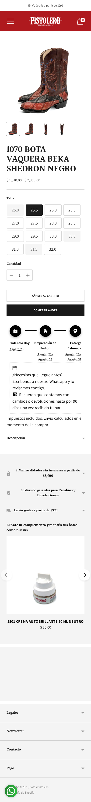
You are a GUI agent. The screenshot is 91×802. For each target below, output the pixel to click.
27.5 (34, 223)
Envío (48, 418)
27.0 (15, 223)
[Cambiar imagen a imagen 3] (45, 128)
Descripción (16, 438)
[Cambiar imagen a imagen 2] (29, 128)
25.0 (15, 210)
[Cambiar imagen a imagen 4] (61, 128)
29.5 (34, 236)
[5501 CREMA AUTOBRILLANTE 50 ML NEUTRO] (45, 575)
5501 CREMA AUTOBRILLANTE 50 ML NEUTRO (45, 621)
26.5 (72, 210)
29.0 (15, 236)
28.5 (72, 223)
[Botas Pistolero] (45, 21)
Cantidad (14, 264)
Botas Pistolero (38, 787)
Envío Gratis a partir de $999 (45, 5)
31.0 (15, 249)
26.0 (53, 210)
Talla (10, 198)
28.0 (53, 223)
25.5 (34, 210)
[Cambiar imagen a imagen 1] (13, 128)
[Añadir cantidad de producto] (27, 275)
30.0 (53, 236)
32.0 (52, 249)
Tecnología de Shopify (20, 793)
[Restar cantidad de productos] (11, 275)
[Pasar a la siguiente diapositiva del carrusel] (84, 575)
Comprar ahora (46, 310)
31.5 (33, 249)
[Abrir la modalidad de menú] (10, 21)
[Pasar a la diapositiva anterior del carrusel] (6, 575)
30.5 (72, 236)
